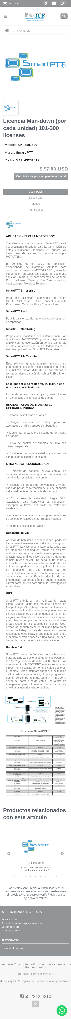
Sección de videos (10, 927)
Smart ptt (24, 30)
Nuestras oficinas (10, 919)
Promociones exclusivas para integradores (22, 923)
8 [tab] (51, 876)
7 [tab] (46, 876)
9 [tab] (56, 876)
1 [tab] (15, 876)
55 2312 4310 (37, 996)
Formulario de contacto (12, 948)
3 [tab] (25, 876)
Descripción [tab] (35, 191)
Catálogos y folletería (12, 930)
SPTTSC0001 (35, 863)
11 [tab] (38, 881)
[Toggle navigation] (7, 16)
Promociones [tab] (35, 209)
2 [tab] (20, 876)
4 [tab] (30, 876)
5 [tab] (35, 876)
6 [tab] (40, 876)
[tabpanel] (35, 854)
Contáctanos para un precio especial (41, 176)
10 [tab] (33, 881)
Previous (9, 854)
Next (62, 854)
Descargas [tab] (35, 197)
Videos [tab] (35, 203)
